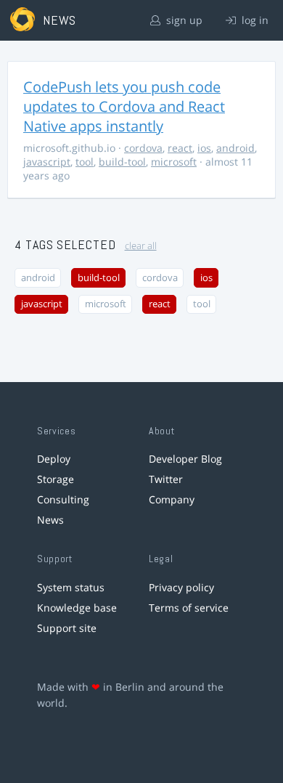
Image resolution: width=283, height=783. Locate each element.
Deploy (53, 459)
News (50, 520)
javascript (46, 162)
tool (84, 162)
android (235, 148)
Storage (55, 479)
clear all (141, 246)
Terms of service (189, 607)
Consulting (63, 499)
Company (171, 499)
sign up (182, 20)
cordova (143, 148)
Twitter (166, 479)
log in (253, 20)
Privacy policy (181, 587)
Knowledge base (77, 607)
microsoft (174, 162)
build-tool (122, 162)
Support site (67, 628)
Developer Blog (185, 459)
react (180, 148)
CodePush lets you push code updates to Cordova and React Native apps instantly (124, 106)
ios (204, 148)
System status (70, 587)
